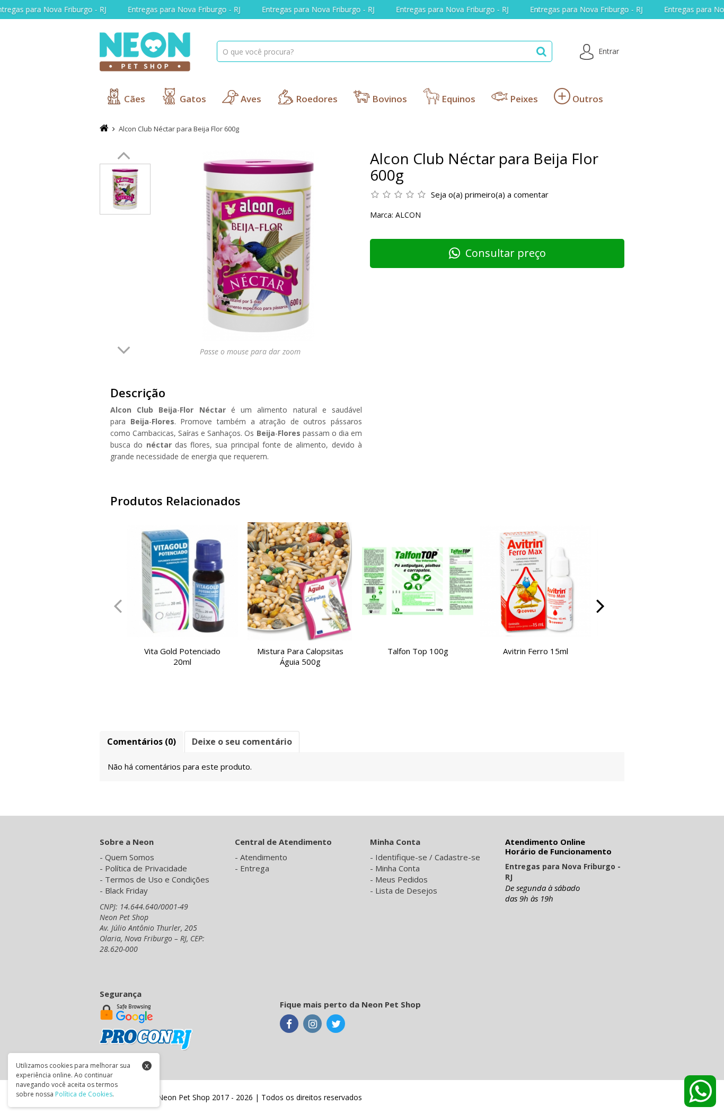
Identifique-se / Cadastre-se (427, 857)
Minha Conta (397, 868)
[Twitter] (335, 1024)
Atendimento (263, 857)
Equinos (457, 99)
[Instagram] (312, 1024)
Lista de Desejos (406, 890)
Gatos (192, 99)
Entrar (607, 51)
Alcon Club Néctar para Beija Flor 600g (179, 128)
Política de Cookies (83, 1094)
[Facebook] (289, 1024)
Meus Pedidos (401, 879)
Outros (586, 99)
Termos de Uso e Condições (157, 879)
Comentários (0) (141, 741)
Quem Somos (129, 857)
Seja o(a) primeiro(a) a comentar (490, 194)
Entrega (254, 868)
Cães (133, 99)
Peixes (523, 99)
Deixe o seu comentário (242, 741)
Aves (250, 99)
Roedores (316, 99)
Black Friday (126, 890)
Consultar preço (505, 253)
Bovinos (388, 99)
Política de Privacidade (146, 868)
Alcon (408, 215)
